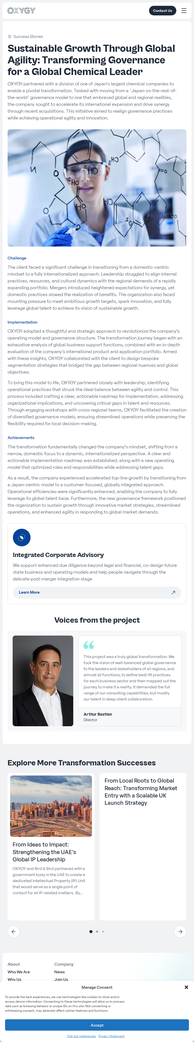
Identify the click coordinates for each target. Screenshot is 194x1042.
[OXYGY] (21, 11)
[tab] (91, 932)
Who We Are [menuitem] (19, 971)
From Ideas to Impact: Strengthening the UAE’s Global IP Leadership (44, 852)
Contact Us (162, 10)
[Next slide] (180, 932)
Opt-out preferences (81, 1036)
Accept (97, 1025)
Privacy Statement (112, 1036)
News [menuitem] (59, 971)
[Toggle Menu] (183, 10)
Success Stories (28, 36)
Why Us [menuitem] (14, 979)
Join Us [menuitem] (61, 979)
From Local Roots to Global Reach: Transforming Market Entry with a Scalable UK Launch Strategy (141, 791)
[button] (186, 987)
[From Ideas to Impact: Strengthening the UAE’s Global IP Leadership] (51, 806)
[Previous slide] (14, 932)
